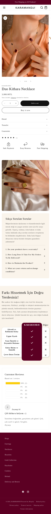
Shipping (13, 97)
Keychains (8, 465)
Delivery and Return (12, 482)
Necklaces (8, 449)
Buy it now (25, 110)
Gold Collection (10, 460)
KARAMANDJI (16, 501)
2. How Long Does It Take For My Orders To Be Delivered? (25, 256)
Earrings (8, 444)
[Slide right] (30, 81)
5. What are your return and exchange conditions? (25, 270)
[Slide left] (20, 81)
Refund (7, 476)
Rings (7, 438)
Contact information (26, 509)
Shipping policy (39, 505)
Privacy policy (14, 505)
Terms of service (26, 505)
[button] (4, 7)
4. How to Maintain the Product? (25, 263)
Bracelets (8, 455)
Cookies (8, 471)
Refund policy (40, 501)
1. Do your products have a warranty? (25, 249)
